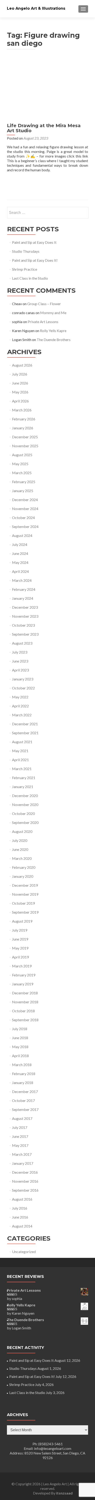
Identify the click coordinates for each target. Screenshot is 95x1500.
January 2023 (22, 679)
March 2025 (22, 472)
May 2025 (20, 464)
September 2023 (25, 634)
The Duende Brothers (54, 339)
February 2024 (23, 589)
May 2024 (20, 562)
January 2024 (22, 598)
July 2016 (19, 1208)
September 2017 (25, 1109)
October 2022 (23, 688)
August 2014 (22, 1226)
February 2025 (23, 481)
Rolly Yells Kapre (53, 330)
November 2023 (25, 616)
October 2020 (23, 813)
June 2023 (20, 661)
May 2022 (20, 697)
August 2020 (22, 831)
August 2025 (22, 455)
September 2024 (25, 526)
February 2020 (23, 867)
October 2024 (23, 517)
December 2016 (25, 1172)
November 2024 (25, 508)
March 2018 (22, 1064)
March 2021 (22, 768)
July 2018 (19, 1029)
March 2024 (22, 580)
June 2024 (20, 553)
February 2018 (23, 1073)
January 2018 (22, 1082)
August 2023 (22, 643)
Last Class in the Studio (30, 278)
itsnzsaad (64, 1493)
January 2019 (22, 984)
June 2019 (20, 939)
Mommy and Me (53, 312)
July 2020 (19, 840)
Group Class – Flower (44, 303)
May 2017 (20, 1145)
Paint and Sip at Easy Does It (34, 242)
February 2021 (23, 777)
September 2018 (25, 1020)
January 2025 (22, 490)
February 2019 (23, 975)
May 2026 (20, 392)
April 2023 (20, 670)
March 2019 (22, 966)
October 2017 (23, 1100)
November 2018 (25, 1002)
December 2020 (25, 795)
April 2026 (20, 401)
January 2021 (22, 786)
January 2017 (22, 1163)
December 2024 (25, 499)
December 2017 (25, 1091)
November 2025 (25, 446)
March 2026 (22, 410)
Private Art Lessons (43, 321)
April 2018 (20, 1055)
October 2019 (23, 903)
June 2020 (20, 849)
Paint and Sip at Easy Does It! (35, 260)
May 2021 (20, 751)
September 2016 (25, 1190)
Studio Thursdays (25, 251)
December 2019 (25, 885)
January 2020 (22, 876)
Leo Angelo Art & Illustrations (36, 8)
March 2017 (22, 1154)
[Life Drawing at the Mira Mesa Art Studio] (47, 89)
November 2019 (25, 894)
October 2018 (23, 1011)
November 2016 (25, 1181)
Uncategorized (24, 1251)
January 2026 (22, 428)
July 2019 (19, 930)
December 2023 (25, 607)
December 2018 (25, 993)
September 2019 (25, 912)
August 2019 (22, 921)
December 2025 (25, 437)
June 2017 (20, 1136)
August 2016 (22, 1199)
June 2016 (20, 1217)
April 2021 (20, 759)
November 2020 (25, 804)
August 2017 (22, 1118)
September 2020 (25, 822)
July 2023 (19, 652)
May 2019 (20, 948)
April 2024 (20, 571)
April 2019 (20, 957)
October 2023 (23, 625)
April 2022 (20, 706)
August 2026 (22, 365)
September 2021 (25, 733)
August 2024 (22, 535)
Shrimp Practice (24, 269)
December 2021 (25, 724)
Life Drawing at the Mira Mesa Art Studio (44, 128)
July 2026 (19, 374)
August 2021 (22, 742)
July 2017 (19, 1127)
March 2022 (22, 715)
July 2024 (19, 544)
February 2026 (23, 419)
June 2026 (20, 383)
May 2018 (20, 1046)
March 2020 (22, 858)
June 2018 (20, 1037)
